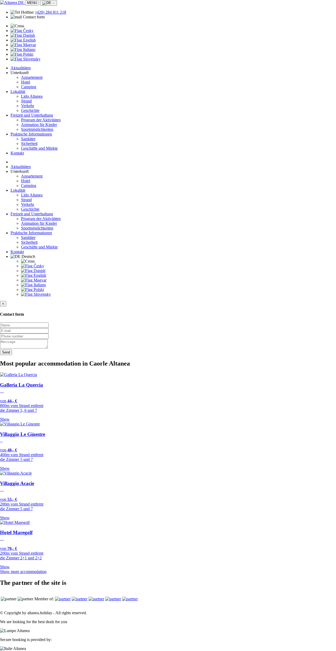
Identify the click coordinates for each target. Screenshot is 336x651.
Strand (26, 101)
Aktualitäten (20, 68)
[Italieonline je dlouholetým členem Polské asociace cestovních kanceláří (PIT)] (113, 599)
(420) (50, 12)
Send (6, 352)
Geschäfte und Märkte (39, 148)
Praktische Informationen (31, 134)
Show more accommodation (23, 571)
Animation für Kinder (39, 124)
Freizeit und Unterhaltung (31, 115)
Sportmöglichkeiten (37, 129)
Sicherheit (29, 143)
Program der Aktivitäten (41, 120)
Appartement (32, 77)
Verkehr (27, 105)
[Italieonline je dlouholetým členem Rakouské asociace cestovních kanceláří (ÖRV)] (96, 599)
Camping (28, 87)
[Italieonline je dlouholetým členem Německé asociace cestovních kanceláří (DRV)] (79, 599)
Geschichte (30, 110)
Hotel (25, 82)
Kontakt (17, 153)
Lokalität (17, 91)
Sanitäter (28, 139)
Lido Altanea (32, 96)
